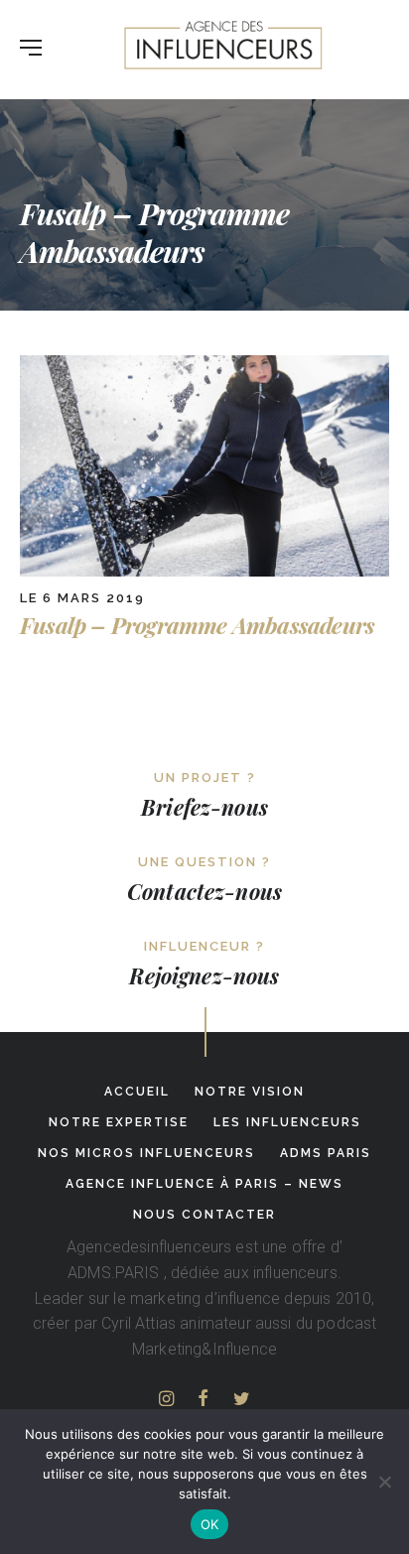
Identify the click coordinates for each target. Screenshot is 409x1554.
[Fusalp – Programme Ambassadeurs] (204, 571)
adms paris (325, 1153)
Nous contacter (204, 1215)
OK (210, 1524)
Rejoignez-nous (204, 975)
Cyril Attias (138, 1323)
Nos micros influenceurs (146, 1153)
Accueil (137, 1092)
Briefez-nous (204, 807)
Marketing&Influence (204, 1349)
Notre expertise (119, 1122)
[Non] (384, 1481)
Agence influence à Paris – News (204, 1184)
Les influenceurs (287, 1122)
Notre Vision (250, 1092)
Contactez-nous (204, 891)
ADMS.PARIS (114, 1272)
